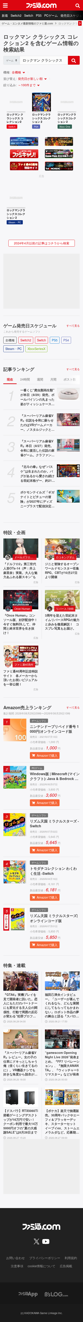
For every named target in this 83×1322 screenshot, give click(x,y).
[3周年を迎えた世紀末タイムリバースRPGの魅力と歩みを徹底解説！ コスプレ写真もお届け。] (62, 600)
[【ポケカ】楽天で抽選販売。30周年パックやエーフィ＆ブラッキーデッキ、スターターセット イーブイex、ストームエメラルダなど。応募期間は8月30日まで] (62, 1097)
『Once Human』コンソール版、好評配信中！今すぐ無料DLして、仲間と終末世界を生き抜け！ (20, 624)
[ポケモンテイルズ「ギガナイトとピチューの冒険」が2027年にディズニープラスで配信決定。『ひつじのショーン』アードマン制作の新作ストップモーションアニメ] (68, 496)
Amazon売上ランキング (27, 707)
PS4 (66, 340)
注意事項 (17, 1266)
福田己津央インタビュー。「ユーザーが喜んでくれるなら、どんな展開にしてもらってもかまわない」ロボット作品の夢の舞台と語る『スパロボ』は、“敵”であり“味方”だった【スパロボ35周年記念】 (62, 1005)
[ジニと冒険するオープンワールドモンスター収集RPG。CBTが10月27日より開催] (62, 548)
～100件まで (27, 85)
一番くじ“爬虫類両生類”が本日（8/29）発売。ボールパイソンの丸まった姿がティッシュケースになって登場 (37, 397)
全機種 (16, 72)
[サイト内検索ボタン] (77, 5)
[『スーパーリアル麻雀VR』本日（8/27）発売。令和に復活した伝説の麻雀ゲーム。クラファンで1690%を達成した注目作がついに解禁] (68, 445)
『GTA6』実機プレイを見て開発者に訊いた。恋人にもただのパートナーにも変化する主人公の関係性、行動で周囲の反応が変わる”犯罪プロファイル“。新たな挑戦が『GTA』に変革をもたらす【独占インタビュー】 (20, 1005)
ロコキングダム (65, 557)
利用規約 (71, 1258)
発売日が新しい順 (30, 78)
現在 (10, 379)
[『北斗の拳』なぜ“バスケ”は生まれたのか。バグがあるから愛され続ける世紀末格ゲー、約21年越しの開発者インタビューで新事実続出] (68, 470)
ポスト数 (70, 379)
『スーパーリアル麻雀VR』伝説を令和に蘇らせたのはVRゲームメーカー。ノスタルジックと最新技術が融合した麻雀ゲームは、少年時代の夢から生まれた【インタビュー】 (37, 422)
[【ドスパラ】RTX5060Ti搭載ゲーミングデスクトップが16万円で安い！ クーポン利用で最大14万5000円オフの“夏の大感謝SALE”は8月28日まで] (20, 1097)
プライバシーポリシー (44, 1258)
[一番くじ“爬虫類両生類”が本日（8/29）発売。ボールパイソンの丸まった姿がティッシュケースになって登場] (68, 394)
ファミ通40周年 (23, 664)
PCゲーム (51, 15)
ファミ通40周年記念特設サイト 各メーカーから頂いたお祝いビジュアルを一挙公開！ (20, 677)
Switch (28, 15)
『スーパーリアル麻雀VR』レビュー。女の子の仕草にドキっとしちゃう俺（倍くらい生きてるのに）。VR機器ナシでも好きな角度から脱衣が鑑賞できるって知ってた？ (20, 1064)
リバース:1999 (64, 608)
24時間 (25, 379)
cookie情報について (41, 1266)
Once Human (22, 608)
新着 (5, 15)
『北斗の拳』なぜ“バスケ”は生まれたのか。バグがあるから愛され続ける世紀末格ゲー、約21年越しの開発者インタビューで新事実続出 (37, 473)
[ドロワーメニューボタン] (5, 5)
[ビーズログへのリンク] (56, 1293)
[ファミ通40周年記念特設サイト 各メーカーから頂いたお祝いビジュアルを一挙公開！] (20, 655)
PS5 (39, 15)
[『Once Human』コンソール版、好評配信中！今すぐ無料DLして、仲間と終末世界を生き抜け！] (20, 600)
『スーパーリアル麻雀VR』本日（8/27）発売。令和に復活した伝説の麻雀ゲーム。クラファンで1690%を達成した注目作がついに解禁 (37, 448)
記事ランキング (18, 369)
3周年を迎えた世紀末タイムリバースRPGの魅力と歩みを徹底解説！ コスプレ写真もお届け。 (62, 621)
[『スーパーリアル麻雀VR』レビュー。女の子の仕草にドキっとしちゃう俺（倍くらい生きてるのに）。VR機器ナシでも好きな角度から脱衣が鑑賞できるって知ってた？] (20, 1039)
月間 (53, 379)
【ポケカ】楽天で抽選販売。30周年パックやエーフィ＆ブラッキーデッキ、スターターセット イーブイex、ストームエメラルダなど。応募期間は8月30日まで (62, 1122)
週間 (40, 379)
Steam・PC (13, 348)
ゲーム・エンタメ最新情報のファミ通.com (27, 23)
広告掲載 (66, 1266)
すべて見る (73, 325)
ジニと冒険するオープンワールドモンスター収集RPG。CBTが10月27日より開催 (62, 570)
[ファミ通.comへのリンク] (41, 5)
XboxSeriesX (36, 348)
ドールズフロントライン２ (25, 557)
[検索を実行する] (74, 60)
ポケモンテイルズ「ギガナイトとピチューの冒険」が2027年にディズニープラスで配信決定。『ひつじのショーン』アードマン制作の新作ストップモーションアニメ (37, 499)
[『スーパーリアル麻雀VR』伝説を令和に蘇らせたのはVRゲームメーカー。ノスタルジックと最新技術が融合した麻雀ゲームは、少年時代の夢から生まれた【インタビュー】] (68, 419)
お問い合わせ (15, 1258)
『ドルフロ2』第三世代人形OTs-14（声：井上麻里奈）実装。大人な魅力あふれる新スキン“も (20, 570)
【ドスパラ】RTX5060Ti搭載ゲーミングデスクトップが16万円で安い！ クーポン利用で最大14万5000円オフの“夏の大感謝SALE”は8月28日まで (20, 1121)
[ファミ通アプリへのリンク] (28, 1293)
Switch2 (16, 15)
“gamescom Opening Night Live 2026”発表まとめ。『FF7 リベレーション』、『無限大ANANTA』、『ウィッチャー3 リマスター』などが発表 (62, 1063)
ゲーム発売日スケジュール (29, 325)
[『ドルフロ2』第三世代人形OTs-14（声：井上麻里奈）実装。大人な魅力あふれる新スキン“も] (20, 548)
